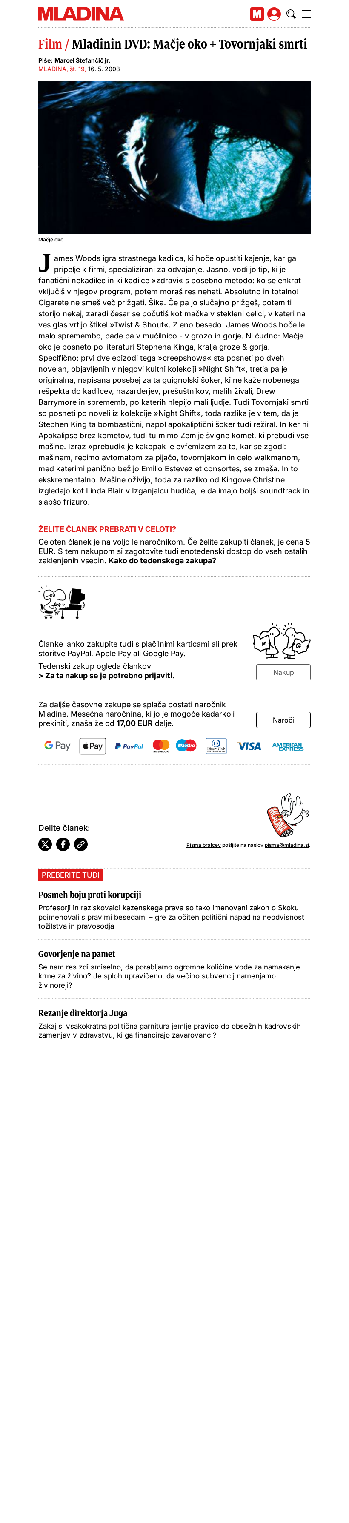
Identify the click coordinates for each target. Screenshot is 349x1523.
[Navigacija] (306, 14)
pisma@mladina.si (287, 845)
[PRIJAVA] (274, 14)
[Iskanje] (291, 14)
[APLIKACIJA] (257, 14)
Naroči (283, 720)
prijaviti (158, 675)
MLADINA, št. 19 (61, 68)
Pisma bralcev (203, 845)
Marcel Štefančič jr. (82, 60)
